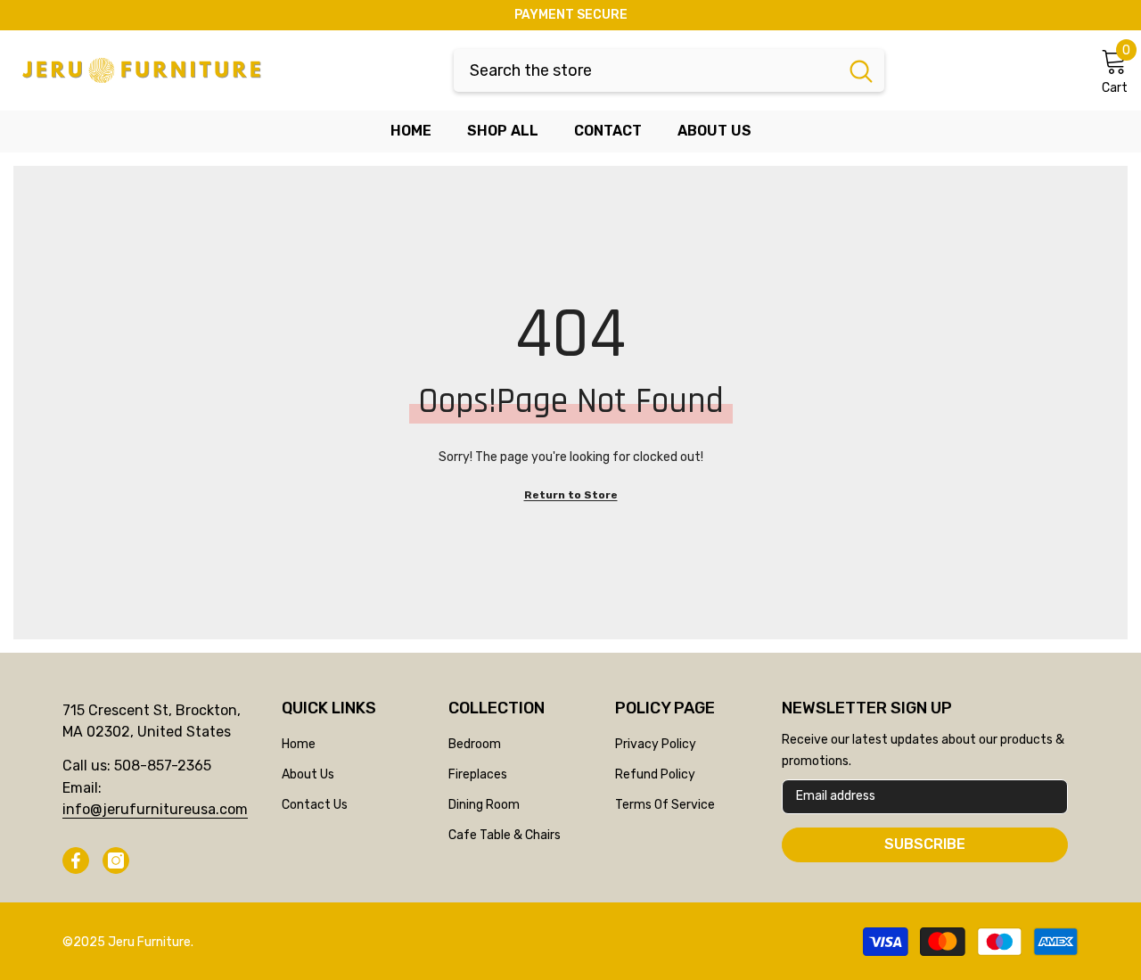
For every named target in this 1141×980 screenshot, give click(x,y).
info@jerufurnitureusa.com (155, 809)
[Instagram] (116, 860)
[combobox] (646, 70)
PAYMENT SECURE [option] (571, 14)
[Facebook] (75, 860)
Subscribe (924, 844)
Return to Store (571, 495)
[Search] (669, 70)
